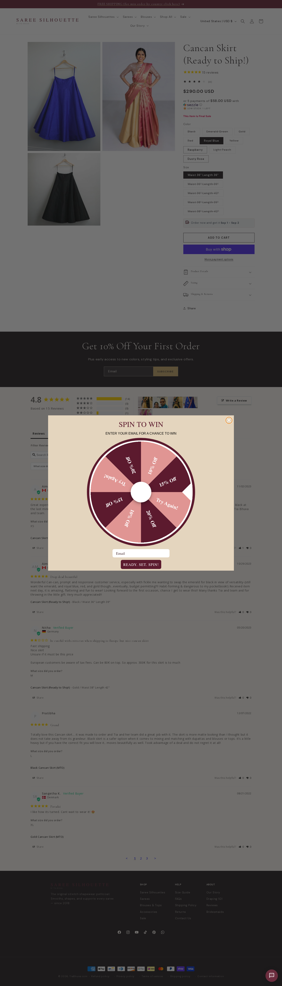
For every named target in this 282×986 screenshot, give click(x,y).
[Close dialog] (229, 420)
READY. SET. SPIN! (141, 564)
